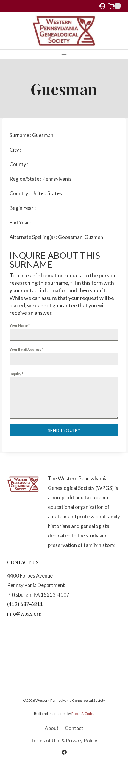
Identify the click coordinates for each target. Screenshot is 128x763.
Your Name (20, 325)
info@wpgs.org (24, 614)
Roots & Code (82, 713)
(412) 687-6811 (25, 604)
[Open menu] (64, 54)
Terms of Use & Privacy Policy (64, 740)
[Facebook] (64, 752)
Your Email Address (26, 349)
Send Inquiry (64, 430)
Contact (74, 728)
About (52, 728)
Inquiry (16, 374)
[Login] (102, 6)
